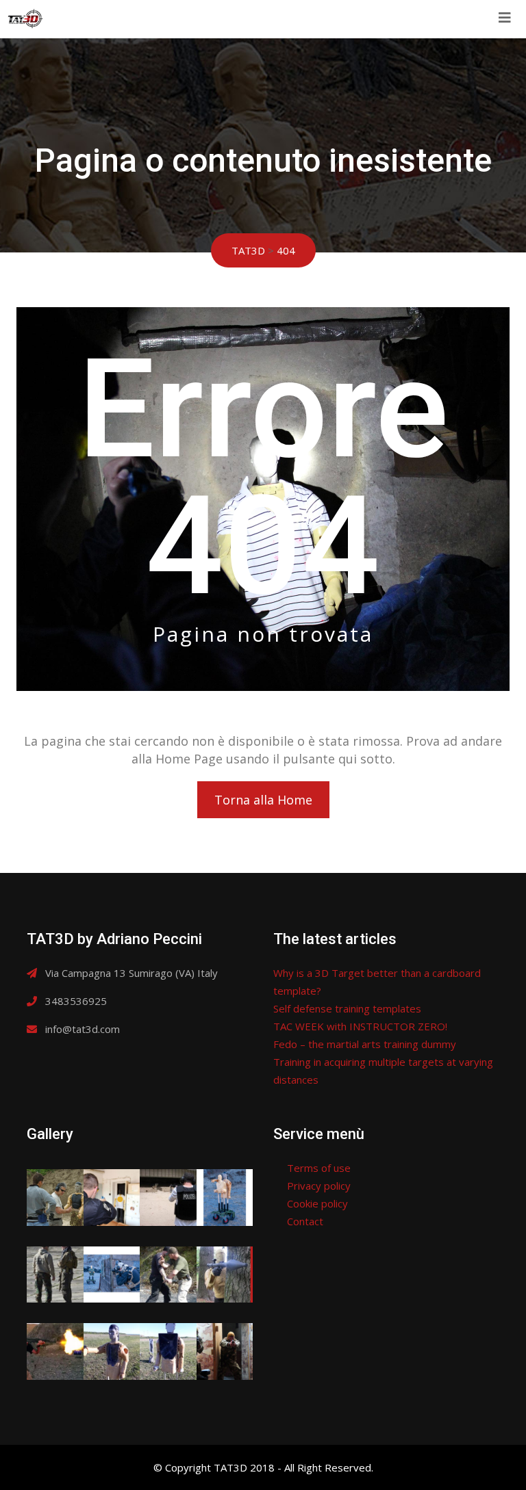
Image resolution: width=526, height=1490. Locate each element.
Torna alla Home (263, 800)
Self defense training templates (347, 1008)
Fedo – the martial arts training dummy (364, 1044)
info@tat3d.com (82, 1029)
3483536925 (76, 1001)
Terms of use (319, 1168)
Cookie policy (317, 1203)
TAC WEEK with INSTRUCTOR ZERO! (360, 1026)
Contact (305, 1221)
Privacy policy (319, 1185)
